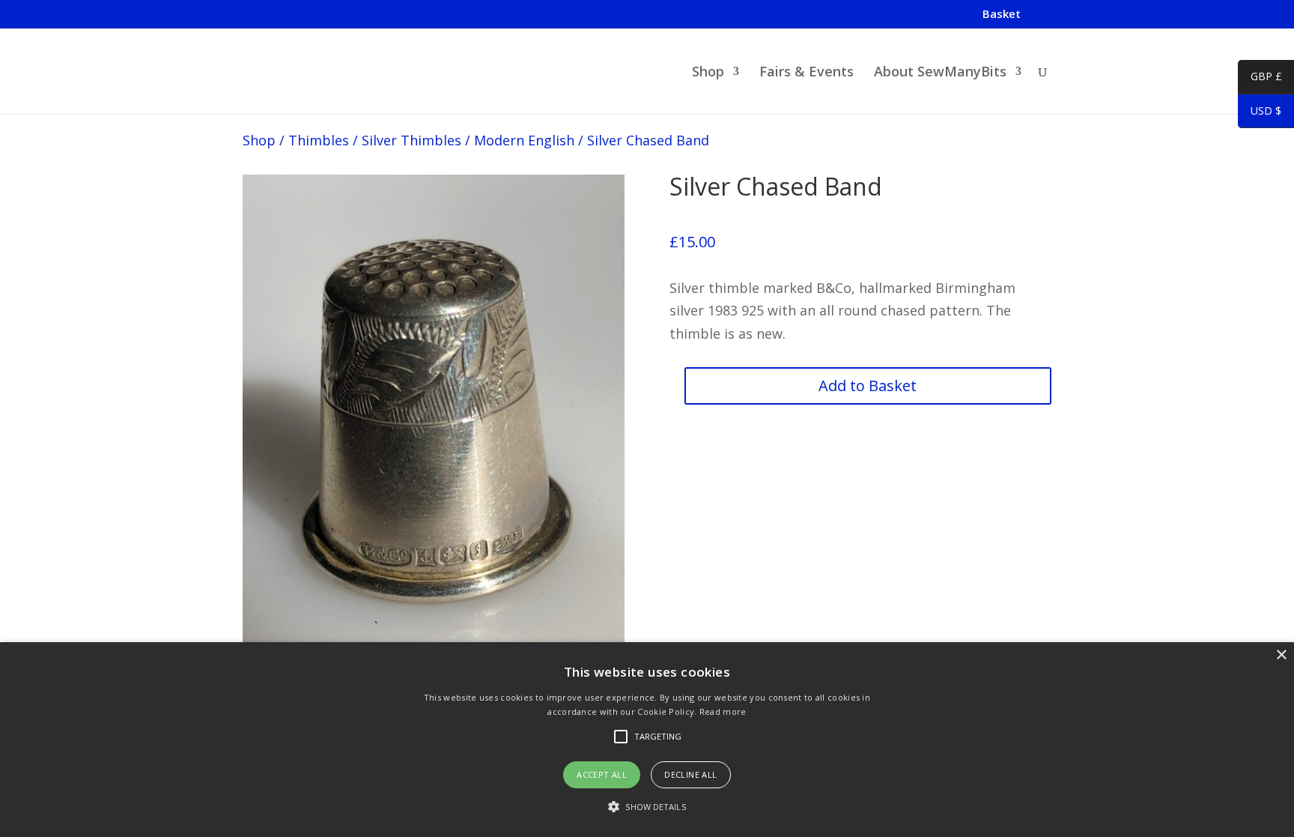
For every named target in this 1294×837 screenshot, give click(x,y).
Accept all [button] (602, 774)
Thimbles (318, 140)
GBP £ (1260, 78)
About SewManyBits (940, 73)
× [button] (1281, 655)
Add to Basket (867, 385)
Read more (723, 711)
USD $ (1259, 113)
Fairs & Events (806, 73)
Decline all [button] (690, 774)
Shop (708, 73)
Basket (1001, 14)
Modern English (524, 140)
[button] (646, 807)
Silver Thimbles (411, 140)
